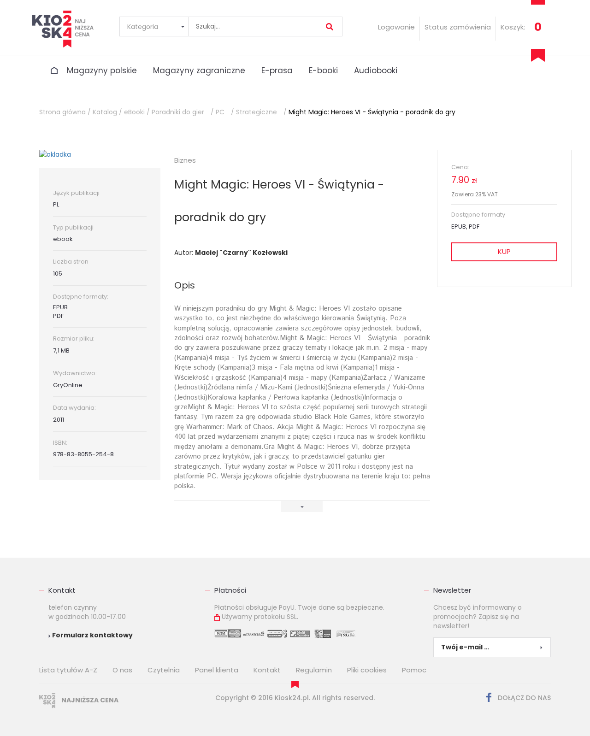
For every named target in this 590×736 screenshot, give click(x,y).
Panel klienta (216, 670)
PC (220, 112)
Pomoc (414, 670)
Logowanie (396, 27)
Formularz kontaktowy (92, 635)
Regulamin (314, 670)
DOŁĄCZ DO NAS (523, 697)
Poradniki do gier (178, 112)
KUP (504, 251)
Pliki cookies (367, 670)
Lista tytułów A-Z (68, 670)
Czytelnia (164, 670)
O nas (122, 670)
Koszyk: (513, 27)
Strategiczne (256, 112)
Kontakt (62, 590)
